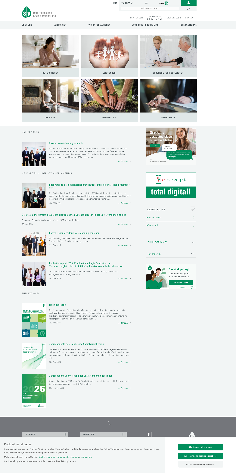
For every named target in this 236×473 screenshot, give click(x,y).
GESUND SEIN (109, 117)
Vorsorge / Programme (145, 25)
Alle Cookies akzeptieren (200, 447)
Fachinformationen (99, 25)
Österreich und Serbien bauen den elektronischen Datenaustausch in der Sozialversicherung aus (74, 214)
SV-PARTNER (88, 434)
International (188, 25)
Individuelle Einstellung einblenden (200, 464)
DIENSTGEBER (174, 17)
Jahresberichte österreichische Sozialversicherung (76, 344)
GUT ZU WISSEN (50, 73)
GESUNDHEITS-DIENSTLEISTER (155, 17)
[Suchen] (191, 8)
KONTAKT (189, 17)
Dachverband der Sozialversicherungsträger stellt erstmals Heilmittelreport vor (89, 186)
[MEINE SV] (165, 2)
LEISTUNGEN (136, 17)
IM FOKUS (50, 117)
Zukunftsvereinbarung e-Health (66, 143)
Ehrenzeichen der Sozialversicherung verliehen (74, 233)
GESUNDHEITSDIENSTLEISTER (168, 73)
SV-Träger (127, 3)
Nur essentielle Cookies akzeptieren (201, 456)
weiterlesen (123, 161)
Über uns (27, 25)
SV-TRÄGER (29, 434)
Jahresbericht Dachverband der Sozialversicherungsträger (80, 375)
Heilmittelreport (57, 304)
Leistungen (60, 25)
